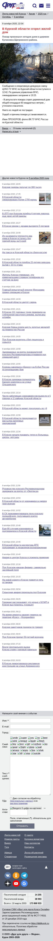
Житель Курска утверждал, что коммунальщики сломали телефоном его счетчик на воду (23, 277)
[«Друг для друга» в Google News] (24, 883)
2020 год (42, 13)
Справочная (10, 856)
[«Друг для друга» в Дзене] (7, 883)
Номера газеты (12, 839)
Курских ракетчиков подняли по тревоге (22, 627)
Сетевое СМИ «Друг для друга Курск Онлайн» (25, 909)
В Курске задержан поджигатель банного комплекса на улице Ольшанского (18, 382)
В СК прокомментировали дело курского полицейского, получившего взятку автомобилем (22, 516)
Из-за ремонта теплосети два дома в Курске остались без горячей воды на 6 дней (17, 238)
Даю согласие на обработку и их (25, 801)
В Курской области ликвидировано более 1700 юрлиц (19, 198)
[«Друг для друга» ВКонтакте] (7, 875)
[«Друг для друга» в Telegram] (24, 875)
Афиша (8, 852)
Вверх (5, 128)
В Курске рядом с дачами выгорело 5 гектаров (25, 226)
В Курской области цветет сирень (19, 302)
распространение (19, 803)
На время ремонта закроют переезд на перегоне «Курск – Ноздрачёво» (21, 615)
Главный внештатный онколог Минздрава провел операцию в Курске (23, 291)
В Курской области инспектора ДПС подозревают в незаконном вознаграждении (24, 546)
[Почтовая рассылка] (41, 5)
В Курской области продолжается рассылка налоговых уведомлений (19, 421)
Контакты (29, 847)
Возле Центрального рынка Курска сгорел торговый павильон (19, 648)
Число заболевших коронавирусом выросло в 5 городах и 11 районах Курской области (26, 397)
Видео (7, 843)
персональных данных (21, 801)
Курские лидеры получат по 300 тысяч (22, 187)
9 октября (19, 17)
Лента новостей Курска (14, 13)
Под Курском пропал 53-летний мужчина (22, 637)
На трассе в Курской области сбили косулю (24, 252)
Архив (32, 13)
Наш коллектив (32, 843)
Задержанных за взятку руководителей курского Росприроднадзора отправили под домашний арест (24, 354)
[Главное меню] (48, 5)
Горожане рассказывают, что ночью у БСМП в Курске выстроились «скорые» (25, 603)
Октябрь (6, 17)
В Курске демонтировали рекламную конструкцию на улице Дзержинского (21, 664)
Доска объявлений (33, 852)
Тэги (6, 847)
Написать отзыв (10, 131)
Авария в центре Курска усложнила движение (25, 557)
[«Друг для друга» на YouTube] (16, 883)
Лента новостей (12, 835)
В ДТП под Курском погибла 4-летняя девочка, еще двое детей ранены (26, 214)
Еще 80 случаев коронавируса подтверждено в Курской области (19, 529)
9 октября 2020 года (39, 178)
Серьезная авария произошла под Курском (24, 592)
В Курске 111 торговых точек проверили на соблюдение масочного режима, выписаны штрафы (23, 314)
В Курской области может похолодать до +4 (24, 408)
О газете (28, 835)
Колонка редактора (34, 839)
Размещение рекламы (35, 856)
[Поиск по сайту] (34, 5)
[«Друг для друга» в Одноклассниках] (16, 875)
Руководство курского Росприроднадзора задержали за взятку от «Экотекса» (23, 489)
